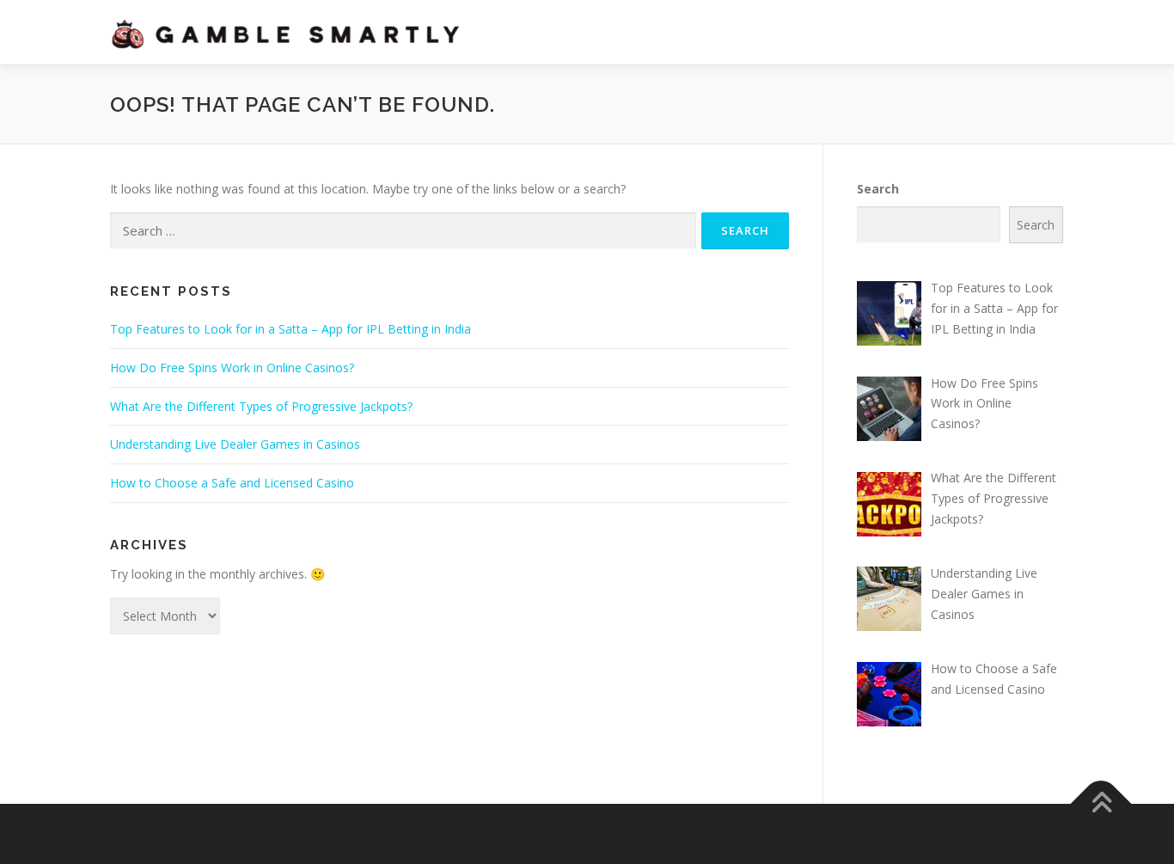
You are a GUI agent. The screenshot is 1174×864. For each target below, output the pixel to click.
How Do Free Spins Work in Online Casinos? (232, 367)
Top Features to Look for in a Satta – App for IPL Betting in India (290, 329)
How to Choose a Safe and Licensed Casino (232, 483)
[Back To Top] (1101, 804)
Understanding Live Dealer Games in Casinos (235, 444)
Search (878, 189)
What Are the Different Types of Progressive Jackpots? (261, 406)
